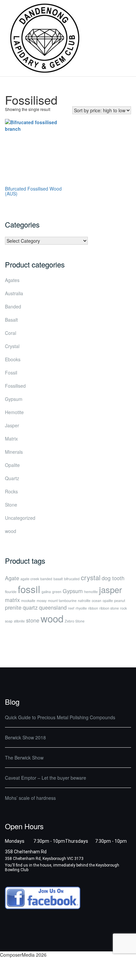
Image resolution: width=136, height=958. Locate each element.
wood (10, 531)
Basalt (11, 319)
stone (32, 620)
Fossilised (15, 385)
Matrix (11, 438)
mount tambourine (62, 600)
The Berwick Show (24, 757)
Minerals (14, 451)
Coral (10, 333)
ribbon (93, 608)
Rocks (11, 491)
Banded (13, 306)
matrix (12, 600)
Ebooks (12, 359)
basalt (58, 578)
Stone (11, 504)
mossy (42, 600)
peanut (119, 600)
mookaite (28, 600)
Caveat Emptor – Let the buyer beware (45, 777)
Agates (12, 280)
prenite (13, 607)
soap (9, 621)
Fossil (11, 372)
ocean (96, 600)
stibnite (19, 621)
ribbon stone (109, 608)
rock (123, 608)
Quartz (12, 478)
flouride (11, 591)
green (56, 591)
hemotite (91, 591)
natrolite (84, 600)
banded (46, 578)
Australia (14, 293)
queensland (53, 607)
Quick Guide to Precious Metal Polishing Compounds (60, 717)
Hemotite (14, 412)
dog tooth (113, 578)
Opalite (12, 465)
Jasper (12, 425)
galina (46, 591)
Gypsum (13, 399)
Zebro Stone (75, 621)
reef (71, 608)
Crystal (12, 346)
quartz (30, 607)
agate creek (29, 578)
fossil (29, 589)
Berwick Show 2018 (25, 737)
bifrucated (72, 578)
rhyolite (81, 608)
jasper (110, 589)
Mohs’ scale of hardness (30, 798)
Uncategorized (20, 517)
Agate (12, 578)
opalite (108, 600)
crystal (90, 577)
